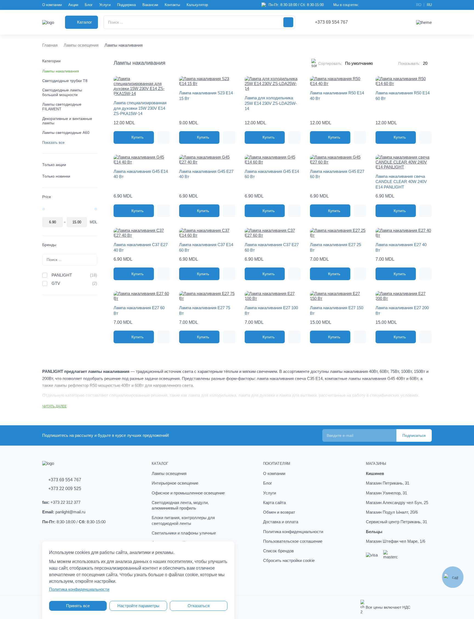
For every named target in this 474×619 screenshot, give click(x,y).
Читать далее (54, 406)
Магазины (376, 464)
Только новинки (56, 176)
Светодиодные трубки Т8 (65, 80)
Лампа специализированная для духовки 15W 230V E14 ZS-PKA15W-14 (140, 108)
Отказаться (199, 605)
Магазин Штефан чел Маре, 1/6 (395, 541)
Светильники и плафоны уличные (184, 533)
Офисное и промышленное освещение (188, 493)
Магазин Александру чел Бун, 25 (397, 502)
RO (418, 5)
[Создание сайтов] (426, 607)
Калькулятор (197, 5)
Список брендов (278, 550)
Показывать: (409, 63)
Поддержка (126, 5)
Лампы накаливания (60, 71)
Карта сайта (274, 502)
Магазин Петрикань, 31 (387, 483)
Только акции (54, 164)
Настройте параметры (138, 605)
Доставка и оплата (280, 521)
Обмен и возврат (279, 512)
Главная (50, 45)
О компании (52, 5)
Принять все (78, 605)
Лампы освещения (81, 45)
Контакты (172, 5)
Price (46, 197)
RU (429, 5)
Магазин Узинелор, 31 (386, 493)
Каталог (160, 464)
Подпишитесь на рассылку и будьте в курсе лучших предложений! (105, 435)
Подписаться (414, 435)
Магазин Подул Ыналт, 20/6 (392, 512)
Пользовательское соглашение (292, 541)
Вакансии (150, 5)
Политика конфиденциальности (293, 531)
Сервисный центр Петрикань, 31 (396, 521)
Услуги (105, 5)
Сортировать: (330, 63)
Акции (73, 5)
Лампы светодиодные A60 (65, 132)
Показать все (53, 142)
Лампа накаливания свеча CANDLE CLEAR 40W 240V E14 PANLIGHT (401, 181)
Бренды (49, 245)
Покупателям (276, 464)
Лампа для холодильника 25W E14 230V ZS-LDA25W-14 (271, 103)
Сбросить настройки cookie (289, 560)
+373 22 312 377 (65, 502)
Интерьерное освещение (175, 483)
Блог (89, 5)
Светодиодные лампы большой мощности (62, 92)
